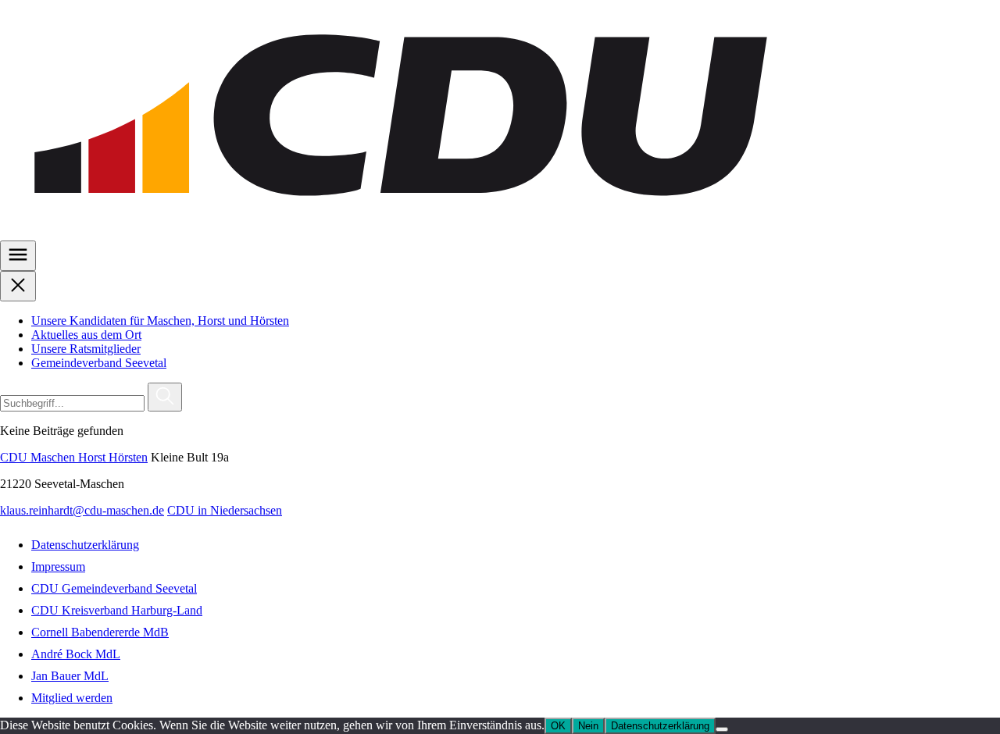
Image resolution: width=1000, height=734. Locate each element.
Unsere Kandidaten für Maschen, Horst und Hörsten (160, 320)
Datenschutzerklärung (660, 726)
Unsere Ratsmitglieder (86, 348)
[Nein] (722, 729)
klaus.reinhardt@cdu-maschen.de (82, 510)
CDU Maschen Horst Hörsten (74, 457)
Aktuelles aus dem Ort (86, 334)
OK (558, 726)
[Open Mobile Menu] (18, 256)
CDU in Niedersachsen (224, 510)
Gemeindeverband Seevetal (98, 362)
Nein (588, 726)
